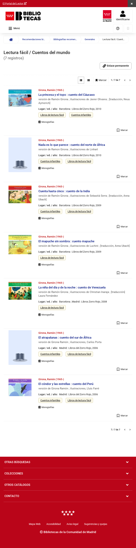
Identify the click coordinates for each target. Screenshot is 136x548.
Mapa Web (35, 524)
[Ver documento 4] (20, 245)
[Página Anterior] (124, 80)
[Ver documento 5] (20, 291)
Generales (90, 39)
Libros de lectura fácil (52, 115)
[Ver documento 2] (20, 155)
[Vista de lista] (81, 80)
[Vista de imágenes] (89, 80)
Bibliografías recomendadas (66, 39)
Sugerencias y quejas (95, 524)
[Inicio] (11, 39)
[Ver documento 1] (20, 98)
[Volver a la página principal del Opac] (23, 16)
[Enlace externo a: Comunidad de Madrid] (107, 16)
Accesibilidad (53, 524)
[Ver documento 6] (20, 348)
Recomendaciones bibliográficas (35, 39)
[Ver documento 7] (20, 388)
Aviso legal (72, 524)
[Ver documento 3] (20, 195)
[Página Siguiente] (130, 80)
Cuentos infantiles (81, 115)
